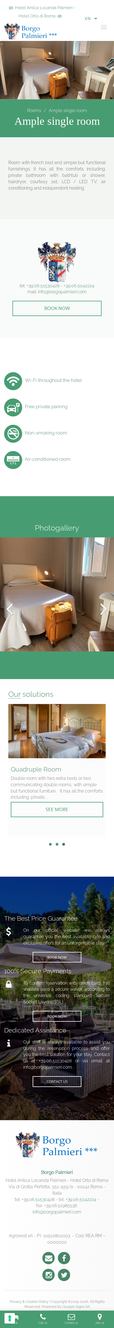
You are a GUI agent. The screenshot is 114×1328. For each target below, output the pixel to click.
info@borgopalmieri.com (62, 291)
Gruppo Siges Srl (76, 1306)
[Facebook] (64, 1257)
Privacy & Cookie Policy (29, 1301)
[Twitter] (64, 1274)
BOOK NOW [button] (57, 308)
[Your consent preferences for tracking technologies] (9, 1318)
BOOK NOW (57, 957)
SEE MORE (57, 809)
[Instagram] (49, 1274)
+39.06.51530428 (43, 285)
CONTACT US (57, 1081)
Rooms (34, 110)
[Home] (32, 31)
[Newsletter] (49, 1257)
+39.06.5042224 (79, 285)
